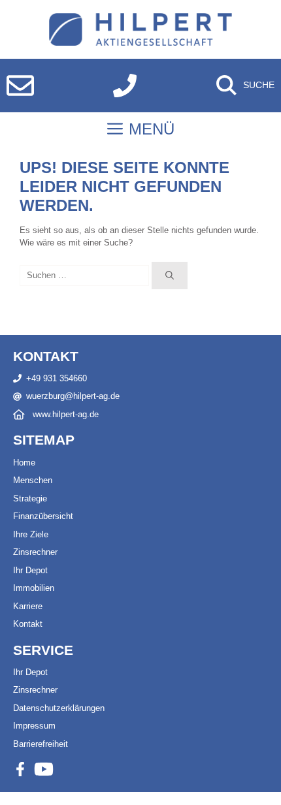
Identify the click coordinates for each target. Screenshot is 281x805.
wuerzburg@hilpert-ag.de (73, 396)
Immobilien (33, 588)
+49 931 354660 (56, 378)
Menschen (32, 480)
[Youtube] (44, 769)
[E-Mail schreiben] (20, 85)
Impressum (34, 726)
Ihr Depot (30, 570)
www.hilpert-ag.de (66, 414)
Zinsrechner (35, 552)
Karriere (27, 606)
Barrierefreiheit (40, 744)
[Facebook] (20, 769)
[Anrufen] (125, 85)
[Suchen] (170, 275)
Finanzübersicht (43, 516)
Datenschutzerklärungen (59, 708)
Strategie (30, 498)
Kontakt (27, 624)
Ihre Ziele (30, 534)
